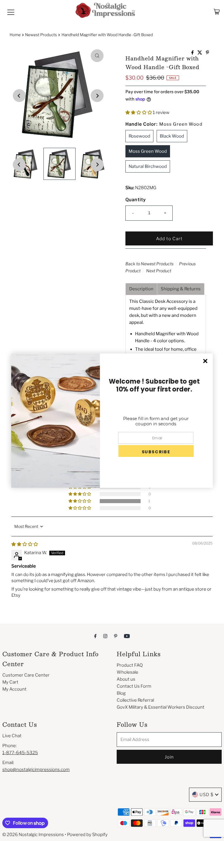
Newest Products (41, 34)
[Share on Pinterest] (207, 53)
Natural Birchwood (148, 166)
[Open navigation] (11, 12)
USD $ (207, 794)
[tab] (141, 289)
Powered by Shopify (87, 834)
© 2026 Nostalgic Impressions (33, 834)
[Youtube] (127, 635)
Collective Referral (135, 700)
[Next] (97, 95)
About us (126, 679)
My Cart (10, 682)
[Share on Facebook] (193, 53)
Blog (121, 693)
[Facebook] (95, 635)
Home (15, 34)
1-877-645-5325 (20, 752)
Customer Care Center (26, 675)
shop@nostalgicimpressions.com (36, 769)
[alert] (112, 420)
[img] (24, 544)
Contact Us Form (134, 686)
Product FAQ (130, 665)
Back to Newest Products (149, 263)
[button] (139, 112)
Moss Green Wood (148, 151)
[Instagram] (105, 635)
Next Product (158, 270)
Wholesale (127, 672)
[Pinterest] (115, 635)
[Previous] (19, 95)
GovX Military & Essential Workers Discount (160, 707)
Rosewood (139, 136)
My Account (14, 689)
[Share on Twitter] (200, 53)
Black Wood (172, 136)
